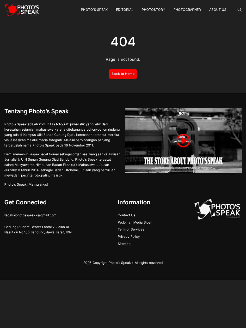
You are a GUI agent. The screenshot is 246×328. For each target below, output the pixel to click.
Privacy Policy (129, 236)
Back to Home (123, 74)
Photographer (187, 10)
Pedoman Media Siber (135, 222)
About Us (217, 10)
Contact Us (126, 215)
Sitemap (124, 244)
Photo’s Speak (94, 10)
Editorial (124, 10)
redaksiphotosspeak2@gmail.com (30, 215)
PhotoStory (153, 10)
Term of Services (131, 229)
